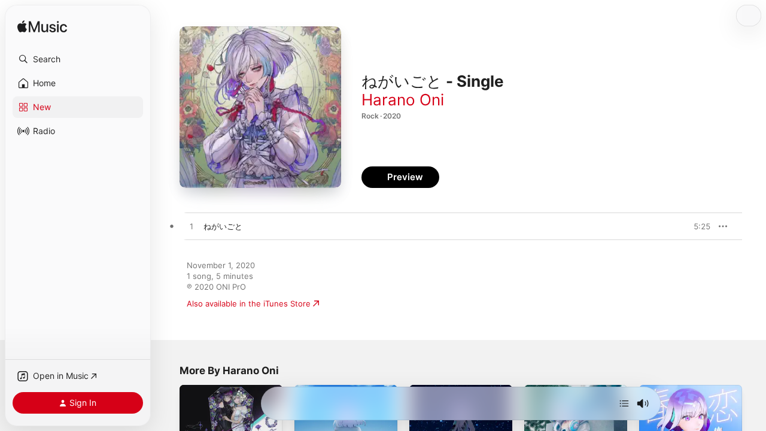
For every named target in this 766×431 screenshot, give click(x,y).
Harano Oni (402, 99)
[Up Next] (624, 403)
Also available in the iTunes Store (249, 303)
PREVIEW (697, 226)
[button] (77, 59)
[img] (42, 27)
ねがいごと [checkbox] (222, 226)
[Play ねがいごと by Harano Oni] (191, 226)
